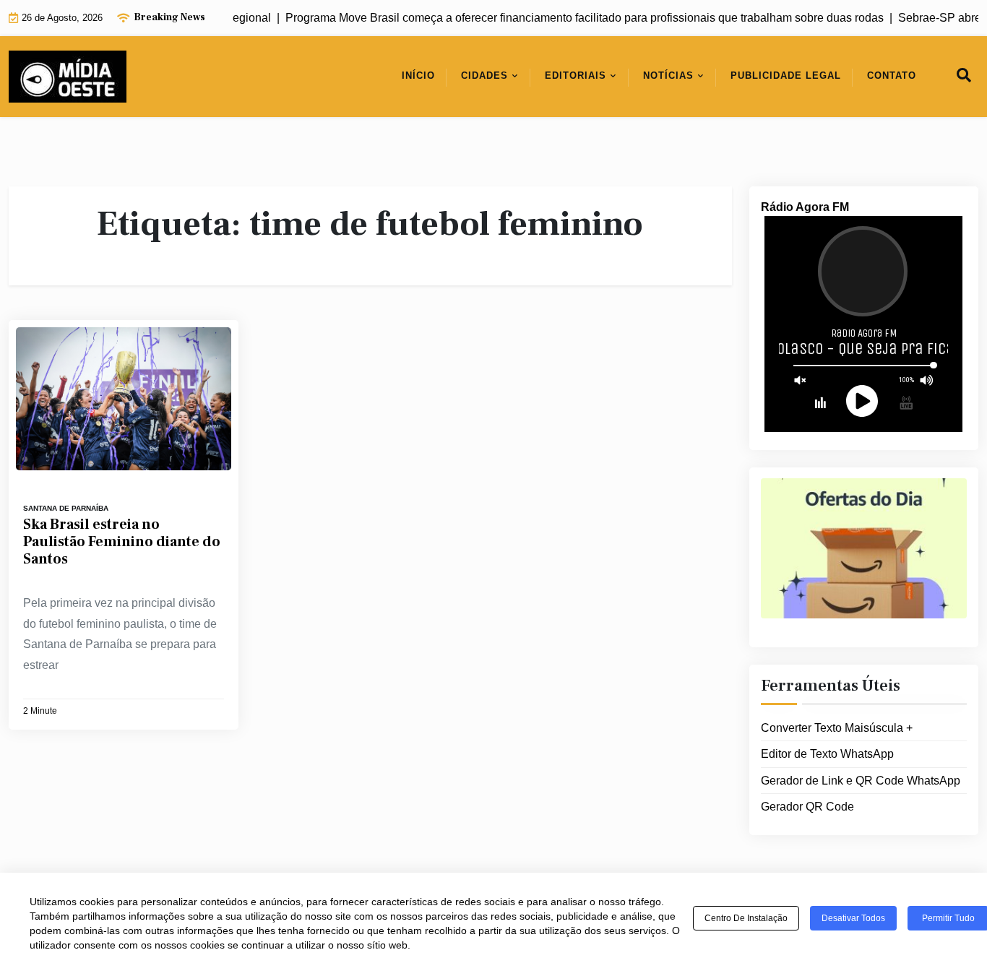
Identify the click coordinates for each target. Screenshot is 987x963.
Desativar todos (853, 918)
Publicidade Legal (785, 75)
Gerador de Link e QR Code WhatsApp (860, 780)
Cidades (484, 75)
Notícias (668, 75)
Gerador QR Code (807, 806)
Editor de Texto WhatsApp (827, 753)
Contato (891, 75)
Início (418, 75)
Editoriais (575, 75)
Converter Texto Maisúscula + (837, 727)
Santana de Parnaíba (65, 508)
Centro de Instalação (746, 918)
